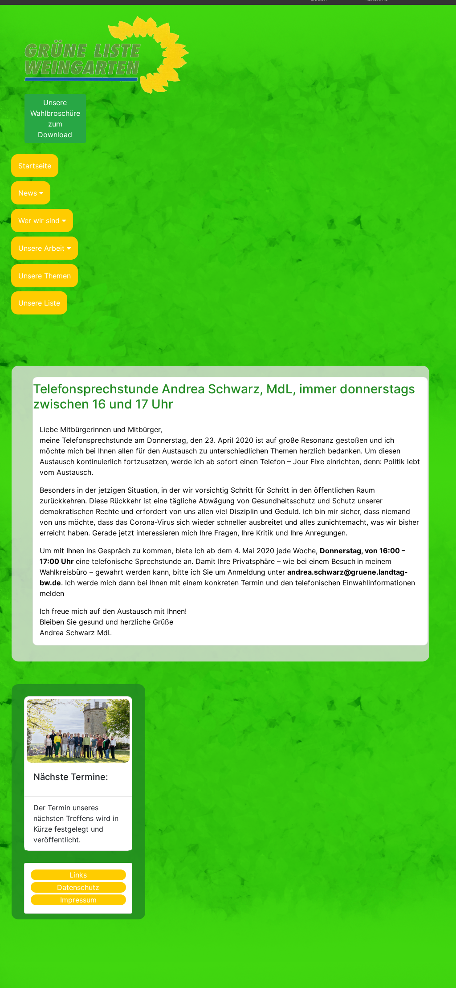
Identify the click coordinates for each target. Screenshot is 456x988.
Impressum (78, 899)
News (27, 192)
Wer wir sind (39, 220)
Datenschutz (78, 887)
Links (78, 874)
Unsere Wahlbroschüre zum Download (55, 118)
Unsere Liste (39, 302)
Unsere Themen (44, 275)
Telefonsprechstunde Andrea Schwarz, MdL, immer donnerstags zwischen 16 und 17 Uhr (224, 396)
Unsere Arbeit (41, 248)
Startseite (34, 165)
